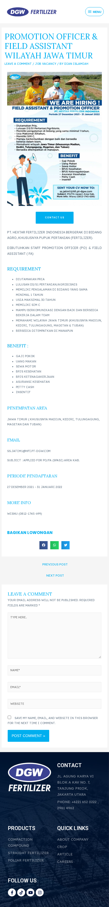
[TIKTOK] (21, 892)
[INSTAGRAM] (40, 892)
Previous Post (55, 564)
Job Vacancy (45, 64)
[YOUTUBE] (30, 892)
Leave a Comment (18, 64)
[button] (43, 545)
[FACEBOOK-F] (12, 892)
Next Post (55, 575)
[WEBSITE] (54, 705)
